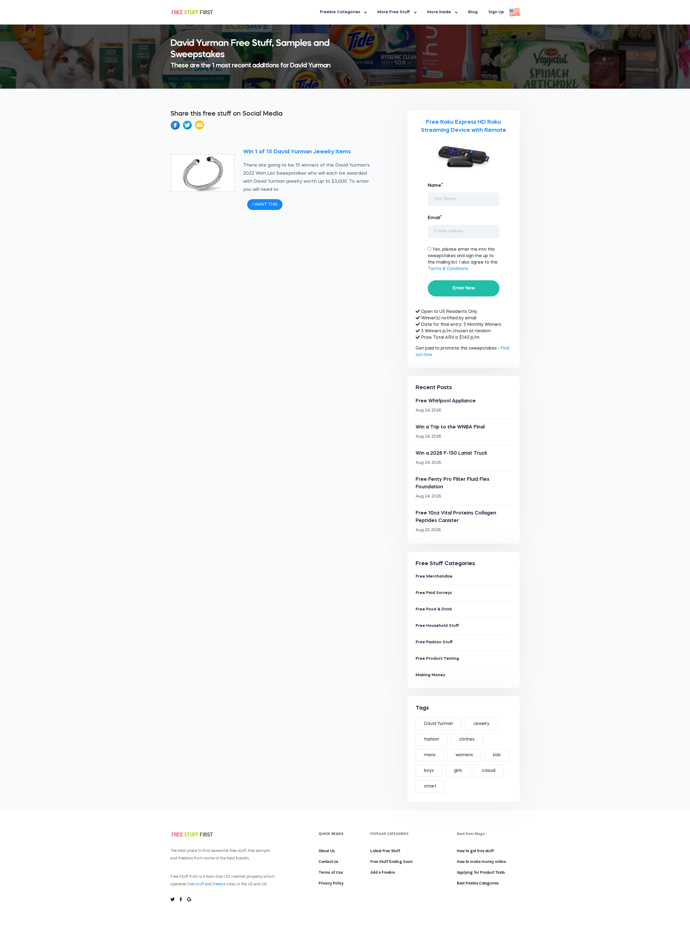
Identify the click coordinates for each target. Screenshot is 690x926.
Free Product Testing (437, 659)
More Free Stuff (393, 12)
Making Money (430, 675)
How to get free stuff (475, 850)
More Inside (439, 12)
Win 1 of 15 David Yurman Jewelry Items (297, 152)
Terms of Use (331, 872)
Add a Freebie (382, 872)
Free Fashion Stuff (434, 642)
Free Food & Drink (434, 609)
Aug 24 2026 (428, 411)
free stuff (195, 883)
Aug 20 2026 (428, 530)
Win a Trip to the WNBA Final (450, 427)
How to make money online (481, 861)
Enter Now (464, 288)
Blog (473, 12)
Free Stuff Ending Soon (391, 861)
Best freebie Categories (478, 883)
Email (435, 217)
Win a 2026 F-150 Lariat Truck (451, 453)
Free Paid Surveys (434, 593)
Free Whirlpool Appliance (446, 401)
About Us (327, 850)
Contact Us (328, 861)
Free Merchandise (434, 577)
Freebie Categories (340, 12)
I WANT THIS (265, 205)
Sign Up (496, 12)
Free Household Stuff (437, 626)
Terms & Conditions (448, 269)
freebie (219, 883)
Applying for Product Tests (481, 872)
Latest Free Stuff (385, 850)
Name (435, 185)
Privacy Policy (331, 883)
